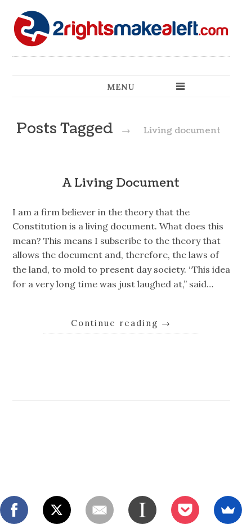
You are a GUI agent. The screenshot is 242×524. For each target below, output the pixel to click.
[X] (57, 510)
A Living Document (121, 183)
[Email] (100, 510)
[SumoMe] (228, 510)
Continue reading (121, 323)
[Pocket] (185, 510)
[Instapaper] (142, 510)
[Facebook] (14, 510)
